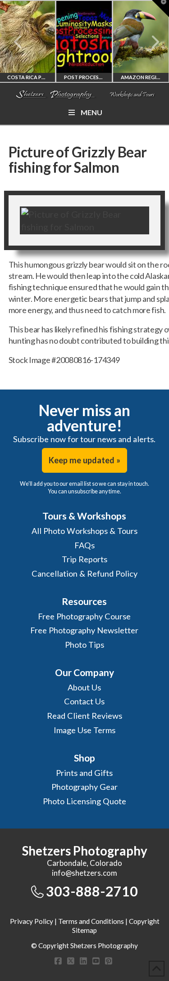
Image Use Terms (84, 730)
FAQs (84, 545)
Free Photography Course (84, 616)
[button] (160, 8)
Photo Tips (84, 645)
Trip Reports (84, 559)
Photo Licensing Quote (84, 801)
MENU (91, 112)
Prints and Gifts (84, 773)
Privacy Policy (31, 921)
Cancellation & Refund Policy (84, 573)
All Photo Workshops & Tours (84, 531)
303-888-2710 (92, 891)
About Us (84, 687)
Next (150, 42)
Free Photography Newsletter (84, 630)
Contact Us (84, 701)
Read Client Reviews (84, 716)
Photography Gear (84, 787)
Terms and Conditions (91, 921)
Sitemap (84, 930)
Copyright (144, 921)
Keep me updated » (84, 460)
